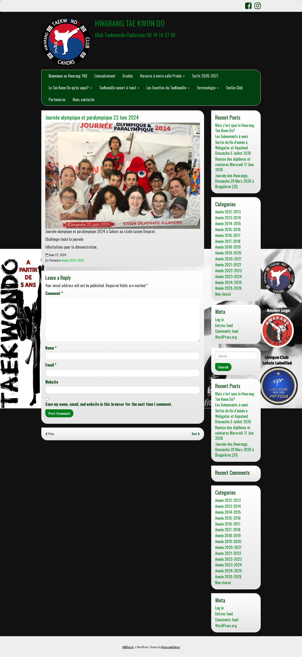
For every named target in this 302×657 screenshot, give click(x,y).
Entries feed (224, 325)
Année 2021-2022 (228, 265)
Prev (51, 433)
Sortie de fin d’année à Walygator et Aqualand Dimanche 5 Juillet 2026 (233, 148)
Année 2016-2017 (227, 235)
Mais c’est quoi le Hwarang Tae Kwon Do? (234, 128)
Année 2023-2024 (72, 260)
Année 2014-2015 (228, 223)
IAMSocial (128, 647)
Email (50, 365)
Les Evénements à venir (231, 136)
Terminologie (206, 88)
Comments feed (226, 331)
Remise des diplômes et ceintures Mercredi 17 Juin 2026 (234, 164)
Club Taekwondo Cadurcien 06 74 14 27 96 (135, 35)
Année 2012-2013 (228, 212)
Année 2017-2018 (227, 241)
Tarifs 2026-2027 (205, 76)
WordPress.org (226, 337)
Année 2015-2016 (228, 229)
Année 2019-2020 (228, 253)
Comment (54, 293)
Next (195, 433)
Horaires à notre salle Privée (161, 76)
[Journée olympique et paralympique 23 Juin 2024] (122, 176)
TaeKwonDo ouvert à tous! (118, 88)
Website (51, 382)
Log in (219, 319)
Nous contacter (84, 99)
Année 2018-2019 (228, 247)
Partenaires (57, 99)
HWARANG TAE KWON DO (130, 23)
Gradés (127, 76)
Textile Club (234, 88)
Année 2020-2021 (228, 259)
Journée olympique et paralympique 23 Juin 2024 (92, 117)
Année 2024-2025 (228, 282)
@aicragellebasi (170, 647)
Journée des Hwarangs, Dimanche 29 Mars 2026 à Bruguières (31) (234, 181)
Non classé (223, 294)
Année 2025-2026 (228, 288)
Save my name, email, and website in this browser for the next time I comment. (108, 404)
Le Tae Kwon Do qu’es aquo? (69, 88)
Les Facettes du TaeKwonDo (167, 88)
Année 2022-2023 (228, 270)
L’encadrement (104, 76)
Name (51, 348)
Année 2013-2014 (228, 217)
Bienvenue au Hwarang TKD (68, 76)
